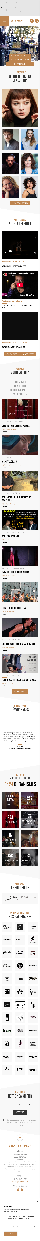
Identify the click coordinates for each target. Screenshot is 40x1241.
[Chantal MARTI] (10, 187)
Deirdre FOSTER (17, 301)
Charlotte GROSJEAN (19, 342)
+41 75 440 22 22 (20, 1179)
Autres (5, 614)
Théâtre (5, 432)
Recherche (37, 21)
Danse (4, 467)
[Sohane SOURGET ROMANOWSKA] (20, 108)
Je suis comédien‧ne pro (20, 56)
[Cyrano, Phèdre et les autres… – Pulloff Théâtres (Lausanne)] (20, 409)
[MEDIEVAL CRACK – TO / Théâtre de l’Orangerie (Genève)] (20, 445)
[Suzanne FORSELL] (29, 163)
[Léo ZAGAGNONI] (10, 139)
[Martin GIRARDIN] (10, 163)
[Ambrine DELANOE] (29, 187)
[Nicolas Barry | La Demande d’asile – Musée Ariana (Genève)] (20, 627)
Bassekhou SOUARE (19, 261)
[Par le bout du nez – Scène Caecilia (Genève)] (20, 520)
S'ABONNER (11, 1234)
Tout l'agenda (20, 692)
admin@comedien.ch (20, 1182)
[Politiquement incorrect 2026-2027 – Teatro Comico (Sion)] (20, 663)
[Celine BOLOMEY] (29, 139)
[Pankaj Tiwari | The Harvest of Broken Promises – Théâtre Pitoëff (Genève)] (20, 481)
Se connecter (32, 21)
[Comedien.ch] (17, 21)
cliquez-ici (9, 13)
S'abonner (20, 1112)
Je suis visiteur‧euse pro (20, 60)
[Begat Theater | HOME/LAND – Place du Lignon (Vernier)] (20, 592)
